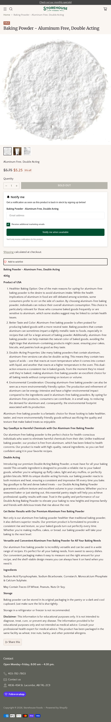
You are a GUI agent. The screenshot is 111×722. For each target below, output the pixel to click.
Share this (14, 642)
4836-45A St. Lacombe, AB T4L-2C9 (29, 685)
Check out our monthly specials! (55, 2)
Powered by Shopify (56, 707)
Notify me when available (56, 232)
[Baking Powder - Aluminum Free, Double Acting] (55, 89)
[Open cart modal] (105, 9)
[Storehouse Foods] (55, 9)
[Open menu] (5, 9)
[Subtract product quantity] (6, 186)
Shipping (8, 252)
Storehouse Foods (33, 707)
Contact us (14, 679)
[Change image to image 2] (17, 151)
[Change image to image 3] (27, 151)
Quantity (8, 178)
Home (6, 15)
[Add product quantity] (16, 186)
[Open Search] (11, 9)
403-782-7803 (17, 673)
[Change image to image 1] (7, 151)
